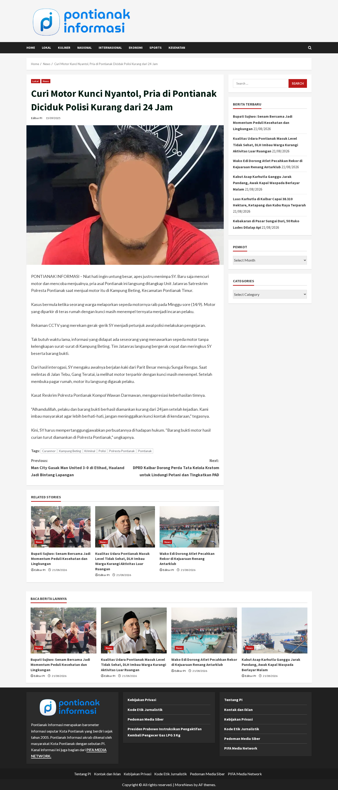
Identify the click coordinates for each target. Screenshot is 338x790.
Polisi (102, 451)
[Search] (310, 47)
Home (30, 48)
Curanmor (49, 451)
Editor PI (36, 118)
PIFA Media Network (240, 748)
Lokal (46, 48)
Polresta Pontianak (122, 451)
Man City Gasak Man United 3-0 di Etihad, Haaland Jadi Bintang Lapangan (77, 467)
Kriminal (89, 451)
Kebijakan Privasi (142, 699)
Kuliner (64, 48)
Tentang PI (233, 699)
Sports (155, 48)
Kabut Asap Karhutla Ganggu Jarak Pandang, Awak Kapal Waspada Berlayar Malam (266, 182)
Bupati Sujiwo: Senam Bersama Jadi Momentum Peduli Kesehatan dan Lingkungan (60, 558)
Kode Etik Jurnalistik (145, 709)
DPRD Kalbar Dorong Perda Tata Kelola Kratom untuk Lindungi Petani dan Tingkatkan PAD (176, 467)
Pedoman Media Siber (145, 719)
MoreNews (184, 784)
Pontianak (145, 451)
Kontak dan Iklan (238, 709)
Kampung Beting (70, 451)
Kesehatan (177, 48)
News (46, 81)
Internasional (110, 48)
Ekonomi (136, 48)
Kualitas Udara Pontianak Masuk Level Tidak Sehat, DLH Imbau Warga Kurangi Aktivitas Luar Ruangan (265, 144)
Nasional (84, 48)
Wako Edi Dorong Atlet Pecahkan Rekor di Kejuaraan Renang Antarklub (187, 558)
